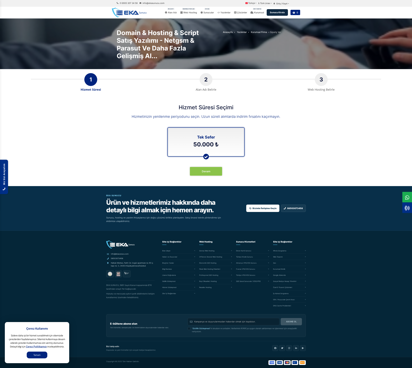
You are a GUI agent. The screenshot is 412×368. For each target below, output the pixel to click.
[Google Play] (303, 348)
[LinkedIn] (296, 348)
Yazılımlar (242, 32)
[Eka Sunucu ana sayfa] (120, 244)
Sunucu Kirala (277, 12)
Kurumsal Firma (259, 32)
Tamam (37, 355)
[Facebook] (275, 348)
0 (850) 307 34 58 (129, 3)
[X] (282, 348)
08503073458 (117, 258)
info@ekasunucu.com (153, 3)
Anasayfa (228, 32)
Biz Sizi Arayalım (4, 175)
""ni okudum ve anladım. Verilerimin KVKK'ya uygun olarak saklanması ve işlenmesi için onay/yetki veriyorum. (244, 330)
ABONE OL (291, 321)
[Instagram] (289, 348)
